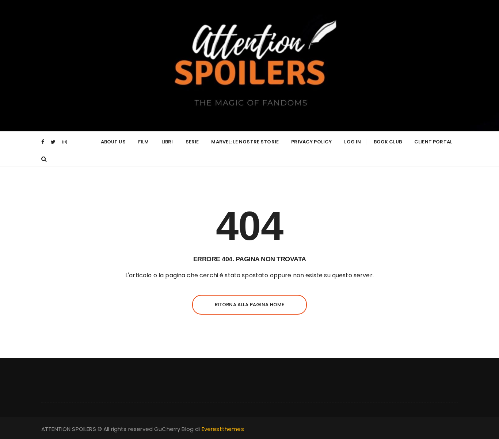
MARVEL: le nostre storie (245, 141)
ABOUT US (113, 141)
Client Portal (433, 141)
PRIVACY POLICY (311, 141)
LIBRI (167, 141)
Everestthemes (223, 429)
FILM (143, 141)
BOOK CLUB (388, 141)
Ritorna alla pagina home (250, 304)
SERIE (192, 141)
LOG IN (352, 141)
